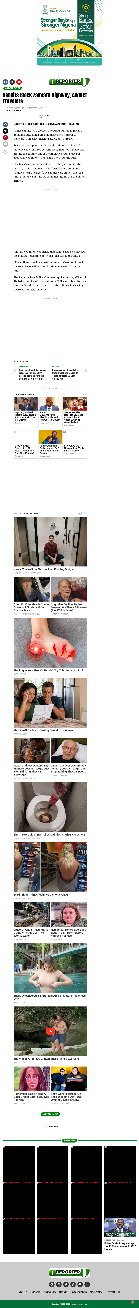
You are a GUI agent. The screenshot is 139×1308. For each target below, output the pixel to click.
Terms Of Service (97, 1292)
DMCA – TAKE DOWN (79, 1292)
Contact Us (35, 1292)
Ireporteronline (14, 110)
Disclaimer (63, 1292)
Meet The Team (114, 1292)
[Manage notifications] (132, 1302)
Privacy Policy (50, 1292)
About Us (23, 1292)
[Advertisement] (50, 217)
